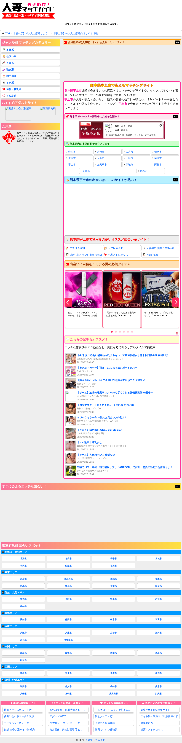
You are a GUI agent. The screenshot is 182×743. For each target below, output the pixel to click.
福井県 (23, 606)
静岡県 (68, 619)
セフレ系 (11, 56)
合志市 (143, 171)
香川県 (68, 673)
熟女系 (10, 69)
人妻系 (10, 62)
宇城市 (129, 164)
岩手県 (113, 558)
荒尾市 (158, 151)
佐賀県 (68, 686)
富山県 (113, 599)
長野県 (68, 599)
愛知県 (23, 619)
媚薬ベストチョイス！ (153, 729)
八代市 (100, 151)
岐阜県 (113, 619)
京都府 (113, 632)
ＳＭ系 (10, 82)
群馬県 (23, 586)
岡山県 (113, 653)
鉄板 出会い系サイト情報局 (19, 729)
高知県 (158, 673)
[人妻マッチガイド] (28, 11)
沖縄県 (158, 693)
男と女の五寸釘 (104, 716)
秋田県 (23, 565)
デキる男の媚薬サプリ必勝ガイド (159, 716)
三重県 (158, 619)
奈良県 (23, 640)
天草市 (86, 171)
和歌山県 (68, 640)
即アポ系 (11, 76)
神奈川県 (68, 579)
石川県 (158, 599)
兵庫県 (68, 632)
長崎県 (113, 686)
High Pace (152, 254)
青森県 (68, 558)
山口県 (23, 660)
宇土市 (72, 164)
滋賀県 (158, 632)
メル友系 (11, 95)
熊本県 (158, 686)
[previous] (68, 302)
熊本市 (72, 151)
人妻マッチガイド (95, 740)
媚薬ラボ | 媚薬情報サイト (155, 709)
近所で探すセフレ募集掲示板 (86, 254)
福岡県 (23, 686)
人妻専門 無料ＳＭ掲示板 (161, 248)
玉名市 (100, 158)
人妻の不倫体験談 (105, 722)
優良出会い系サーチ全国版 (19, 716)
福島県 (113, 565)
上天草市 (102, 164)
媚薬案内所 (147, 722)
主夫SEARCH (77, 248)
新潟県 (23, 599)
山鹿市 (129, 158)
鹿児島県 (113, 693)
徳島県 (23, 673)
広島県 (158, 653)
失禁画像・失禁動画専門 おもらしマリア (69, 729)
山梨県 (158, 586)
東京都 (23, 579)
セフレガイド (115, 248)
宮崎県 (68, 693)
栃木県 (158, 579)
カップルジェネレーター (17, 722)
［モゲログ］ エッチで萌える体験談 (114, 709)
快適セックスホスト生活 (17, 709)
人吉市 (129, 151)
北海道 (23, 558)
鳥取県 (23, 653)
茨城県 (113, 579)
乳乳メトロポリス (118, 254)
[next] (175, 302)
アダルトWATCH (59, 716)
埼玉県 (68, 586)
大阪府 (23, 632)
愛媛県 (113, 673)
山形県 (68, 565)
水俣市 (72, 158)
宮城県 (158, 558)
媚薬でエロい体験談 (106, 729)
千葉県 (113, 586)
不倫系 (10, 49)
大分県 (23, 693)
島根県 (68, 653)
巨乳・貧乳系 (13, 89)
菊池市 (158, 158)
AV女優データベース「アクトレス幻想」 (69, 722)
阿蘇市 (158, 164)
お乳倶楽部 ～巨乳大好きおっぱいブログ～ (69, 709)
